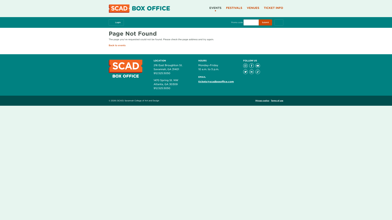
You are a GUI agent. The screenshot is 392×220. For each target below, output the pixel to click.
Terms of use (277, 100)
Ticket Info (273, 7)
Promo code (237, 22)
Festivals (234, 7)
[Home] (140, 8)
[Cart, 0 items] (278, 22)
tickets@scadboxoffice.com (216, 81)
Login (118, 22)
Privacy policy (262, 100)
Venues (253, 7)
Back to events (117, 45)
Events (215, 7)
